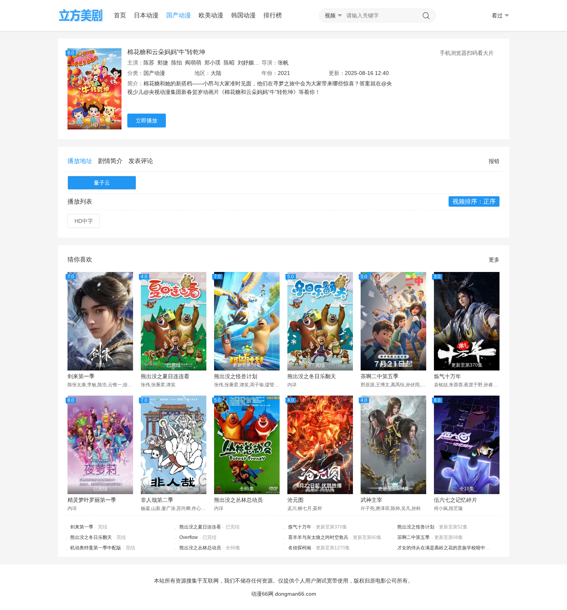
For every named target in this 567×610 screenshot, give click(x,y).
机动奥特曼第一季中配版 (95, 548)
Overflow (188, 537)
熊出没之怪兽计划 (235, 376)
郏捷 (162, 62)
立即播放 (146, 120)
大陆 (216, 73)
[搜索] (426, 16)
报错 (494, 161)
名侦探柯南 (299, 548)
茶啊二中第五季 (379, 376)
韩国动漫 (243, 15)
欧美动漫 (211, 15)
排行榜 (272, 15)
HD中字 (83, 221)
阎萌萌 (193, 62)
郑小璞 (212, 62)
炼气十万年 (447, 376)
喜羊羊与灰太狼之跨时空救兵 (318, 537)
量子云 (102, 183)
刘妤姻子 (248, 62)
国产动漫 (178, 15)
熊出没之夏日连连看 (165, 376)
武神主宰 (371, 500)
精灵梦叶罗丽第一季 (92, 500)
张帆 (283, 62)
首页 (120, 15)
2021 (284, 73)
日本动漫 (146, 15)
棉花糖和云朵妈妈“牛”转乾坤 (166, 52)
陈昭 (229, 62)
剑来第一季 (81, 376)
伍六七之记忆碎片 (455, 500)
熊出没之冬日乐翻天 (311, 376)
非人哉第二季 (157, 500)
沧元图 (295, 500)
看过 (497, 15)
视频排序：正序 (474, 201)
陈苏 (148, 62)
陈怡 (176, 62)
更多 (494, 260)
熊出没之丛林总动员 (238, 500)
